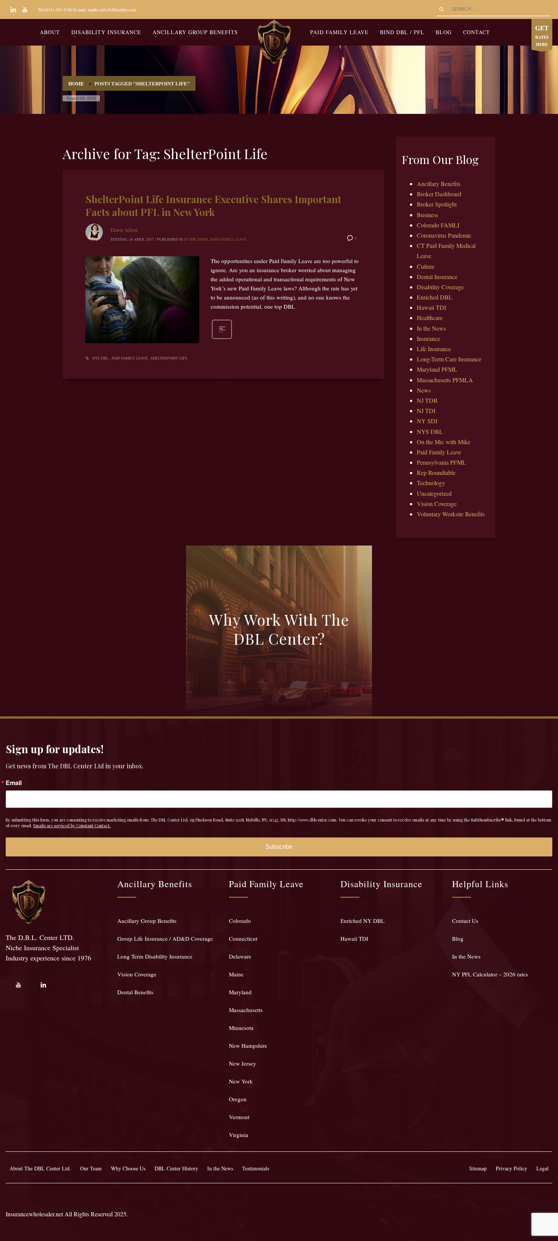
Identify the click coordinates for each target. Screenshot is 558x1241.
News (424, 390)
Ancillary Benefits (438, 184)
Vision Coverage (437, 504)
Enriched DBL (434, 297)
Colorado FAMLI (438, 225)
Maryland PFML (437, 369)
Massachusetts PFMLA (445, 380)
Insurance (428, 338)
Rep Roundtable (436, 472)
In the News (196, 239)
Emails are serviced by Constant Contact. (72, 825)
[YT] (24, 9)
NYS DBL (100, 358)
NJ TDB (427, 400)
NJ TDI (426, 411)
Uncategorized (434, 493)
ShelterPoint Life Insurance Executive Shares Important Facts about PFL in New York (213, 205)
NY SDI (427, 421)
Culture (426, 266)
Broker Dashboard (439, 194)
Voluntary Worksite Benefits (451, 514)
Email (14, 783)
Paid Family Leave (228, 239)
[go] (441, 9)
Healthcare (430, 318)
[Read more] (222, 338)
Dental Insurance (437, 277)
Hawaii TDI (431, 307)
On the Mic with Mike (443, 442)
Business (427, 215)
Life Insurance (434, 349)
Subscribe (279, 847)
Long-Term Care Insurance (449, 359)
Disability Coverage (440, 287)
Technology (431, 483)
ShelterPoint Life (169, 358)
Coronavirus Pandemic (444, 235)
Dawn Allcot (124, 229)
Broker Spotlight (437, 204)
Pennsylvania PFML (441, 462)
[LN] (13, 9)
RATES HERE (542, 35)
